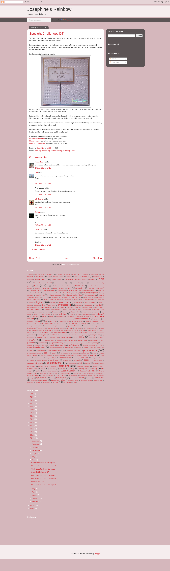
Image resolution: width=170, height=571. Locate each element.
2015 (32, 426)
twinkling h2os (61, 378)
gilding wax (86, 314)
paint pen (60, 340)
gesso (71, 314)
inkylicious (84, 323)
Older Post (97, 258)
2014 (32, 429)
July (33, 457)
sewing (93, 357)
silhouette (77, 360)
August (35, 453)
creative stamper (90, 295)
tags (56, 373)
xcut (75, 382)
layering (57, 330)
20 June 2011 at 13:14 (43, 183)
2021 (32, 407)
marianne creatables (59, 333)
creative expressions (54, 295)
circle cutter (46, 288)
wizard (73, 151)
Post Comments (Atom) (70, 264)
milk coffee (74, 335)
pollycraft (78, 347)
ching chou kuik (91, 286)
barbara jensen (58, 276)
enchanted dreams (34, 309)
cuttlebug (64, 297)
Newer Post (34, 258)
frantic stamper (46, 314)
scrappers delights (51, 357)
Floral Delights (87, 312)
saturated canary (39, 357)
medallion (92, 332)
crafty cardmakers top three (51, 292)
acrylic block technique (63, 274)
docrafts (29, 305)
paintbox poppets (70, 340)
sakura (93, 355)
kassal (62, 328)
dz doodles (78, 305)
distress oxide (90, 302)
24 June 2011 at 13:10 (43, 225)
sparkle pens (98, 360)
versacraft (80, 378)
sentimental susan (65, 357)
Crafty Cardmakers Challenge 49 (43, 463)
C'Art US (49, 283)
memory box (42, 335)
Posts (113, 59)
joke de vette (87, 326)
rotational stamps (82, 355)
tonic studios (60, 375)
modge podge (83, 335)
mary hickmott (75, 332)
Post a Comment (38, 250)
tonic (37, 375)
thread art (30, 375)
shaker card (100, 357)
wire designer (46, 382)
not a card (92, 337)
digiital (31, 302)
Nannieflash (39, 162)
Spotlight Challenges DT (40, 472)
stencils (52, 368)
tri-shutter (101, 375)
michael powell (64, 335)
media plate (100, 332)
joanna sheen (62, 326)
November (36, 444)
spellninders (72, 363)
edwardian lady (88, 305)
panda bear (42, 343)
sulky (38, 371)
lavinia (48, 330)
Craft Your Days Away (37, 143)
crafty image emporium (90, 292)
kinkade (95, 328)
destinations (67, 299)
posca (31, 350)
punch (54, 353)
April (34, 492)
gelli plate (62, 314)
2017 (32, 419)
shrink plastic (54, 360)
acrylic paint (76, 274)
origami (100, 337)
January (35, 501)
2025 (32, 394)
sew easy (76, 357)
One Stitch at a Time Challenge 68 (43, 466)
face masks (72, 309)
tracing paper (83, 375)
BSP (101, 279)
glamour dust (34, 316)
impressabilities (77, 321)
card (68, 283)
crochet (46, 297)
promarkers (90, 350)
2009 (32, 508)
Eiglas (37, 212)
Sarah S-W (39, 230)
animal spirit (94, 274)
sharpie (32, 360)
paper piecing (81, 343)
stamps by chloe (97, 366)
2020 (32, 410)
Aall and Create (39, 274)
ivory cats (38, 326)
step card (62, 368)
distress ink (64, 302)
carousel (91, 283)
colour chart (79, 288)
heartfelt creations (66, 319)
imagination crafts (65, 321)
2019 (32, 413)
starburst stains (32, 368)
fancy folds (87, 309)
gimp (93, 314)
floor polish (66, 312)
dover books (51, 305)
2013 (32, 432)
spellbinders (54, 362)
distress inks (78, 302)
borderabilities (56, 279)
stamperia (53, 366)
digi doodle (101, 299)
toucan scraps (73, 375)
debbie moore (87, 297)
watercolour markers (58, 380)
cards (84, 283)
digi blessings (90, 299)
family (79, 309)
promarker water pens (74, 350)
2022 (32, 403)
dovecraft (37, 305)
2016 (32, 422)
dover (44, 305)
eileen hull (98, 305)
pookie (86, 347)
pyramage (76, 353)
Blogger (97, 554)
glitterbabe (80, 316)
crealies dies (40, 295)
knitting (102, 328)
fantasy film (95, 309)
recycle (94, 353)
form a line (37, 314)
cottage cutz (73, 290)
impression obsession (92, 321)
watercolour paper (73, 380)
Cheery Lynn (79, 286)
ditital (100, 302)
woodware (67, 382)
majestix (37, 332)
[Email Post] (56, 148)
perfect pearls (74, 345)
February (35, 498)
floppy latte (75, 312)
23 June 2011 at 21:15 (43, 207)
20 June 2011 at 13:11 (43, 168)
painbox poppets (49, 340)
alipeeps (85, 274)
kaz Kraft (69, 328)
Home (66, 258)
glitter (51, 316)
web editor (30, 382)
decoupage (98, 297)
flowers (96, 312)
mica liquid (53, 335)
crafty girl (77, 292)
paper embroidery (57, 343)
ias (46, 321)
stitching (71, 368)
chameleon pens (68, 286)
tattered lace (77, 373)
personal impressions (89, 345)
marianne (45, 333)
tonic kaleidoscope (48, 375)
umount (72, 378)
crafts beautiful (36, 292)
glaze (44, 316)
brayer (77, 279)
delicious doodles (33, 299)
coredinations (49, 290)
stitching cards (83, 368)
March (34, 495)
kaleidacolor (31, 328)
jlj (55, 326)
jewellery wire (48, 326)
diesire (76, 299)
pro (64, 350)
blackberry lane (97, 276)
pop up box (100, 347)
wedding (38, 382)
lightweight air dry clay (71, 330)
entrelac (47, 309)
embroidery (98, 307)
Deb (36, 173)
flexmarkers (56, 312)
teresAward (99, 373)
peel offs (44, 345)
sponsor (88, 363)
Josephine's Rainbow (49, 9)
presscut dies (41, 350)
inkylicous (93, 323)
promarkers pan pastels (34, 353)
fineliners (47, 312)
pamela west (82, 340)
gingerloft (100, 314)
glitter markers (60, 316)
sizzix (86, 360)
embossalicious (46, 307)
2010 (32, 505)
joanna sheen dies (74, 326)
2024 (32, 397)
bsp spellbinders (39, 283)
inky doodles (73, 323)
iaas (38, 321)
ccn (48, 286)
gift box (78, 314)
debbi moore (76, 297)
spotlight (95, 363)
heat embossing (56, 151)
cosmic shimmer (62, 290)
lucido (100, 330)
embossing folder (73, 307)
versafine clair (99, 378)
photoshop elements (36, 347)
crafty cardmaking (67, 292)
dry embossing (44, 151)
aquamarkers (40, 276)
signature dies (67, 360)
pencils (52, 345)
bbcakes (69, 276)
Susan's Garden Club (87, 371)
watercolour (43, 380)
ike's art (53, 321)
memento (32, 335)
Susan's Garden (68, 371)
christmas (37, 288)
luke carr (29, 332)
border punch (41, 279)
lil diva (83, 330)
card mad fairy (76, 283)
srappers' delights (43, 366)
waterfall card (98, 380)
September (36, 450)
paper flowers (71, 343)
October (35, 447)
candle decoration (59, 283)
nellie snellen (66, 337)
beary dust (85, 277)
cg (52, 286)
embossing (60, 307)
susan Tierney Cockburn (50, 371)
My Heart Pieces (42, 337)
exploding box (56, 309)
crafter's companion (87, 290)
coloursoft (100, 288)
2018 (32, 416)
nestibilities (79, 337)
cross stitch (55, 297)
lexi (62, 330)
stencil (43, 368)
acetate (49, 274)
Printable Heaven (54, 350)
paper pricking (93, 343)
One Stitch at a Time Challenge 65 (43, 485)
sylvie (50, 373)
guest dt (88, 316)
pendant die (61, 345)
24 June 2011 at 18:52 (43, 245)
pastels (37, 345)
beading (77, 276)
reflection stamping (46, 355)
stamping (66, 151)
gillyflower (39, 199)
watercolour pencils (86, 380)
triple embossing (41, 378)
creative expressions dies (73, 295)
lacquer (41, 330)
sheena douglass (42, 360)
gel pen (55, 314)
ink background (47, 323)
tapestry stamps (65, 373)
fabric (64, 309)
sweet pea (43, 373)
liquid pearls (92, 330)
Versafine (89, 378)
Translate (69, 20)
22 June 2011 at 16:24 (43, 194)
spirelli (80, 363)
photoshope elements (56, 347)
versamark (34, 380)
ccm (36, 151)
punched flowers (65, 353)
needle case (55, 337)
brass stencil (68, 279)
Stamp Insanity (34, 141)
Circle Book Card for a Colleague (43, 469)
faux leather (38, 312)
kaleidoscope (42, 328)
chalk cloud (58, 286)
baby (49, 276)
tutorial (52, 378)
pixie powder (69, 347)
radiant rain (85, 353)
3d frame (30, 274)
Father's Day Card (37, 482)
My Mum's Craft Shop (37, 139)
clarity (69, 288)
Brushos (92, 280)
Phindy (100, 345)
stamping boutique (83, 366)
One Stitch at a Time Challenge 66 (43, 478)
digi (81, 299)
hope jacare (96, 319)
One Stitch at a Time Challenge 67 (43, 475)
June (34, 460)
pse (45, 353)
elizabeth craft (32, 307)
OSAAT (31, 340)
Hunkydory (30, 321)
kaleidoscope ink (53, 328)
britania (84, 279)
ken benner (87, 328)
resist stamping (59, 355)
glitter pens (70, 316)
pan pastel (94, 340)
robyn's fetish (70, 355)
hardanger (41, 319)
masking (84, 332)
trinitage (31, 378)
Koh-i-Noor (33, 330)
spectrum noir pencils (35, 363)
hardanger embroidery (52, 319)
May (34, 489)
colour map (91, 288)
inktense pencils (61, 323)
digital (39, 302)
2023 (32, 400)
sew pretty (84, 357)
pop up (93, 347)
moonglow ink (95, 335)
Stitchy (94, 368)
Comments (115, 62)
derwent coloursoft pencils (53, 299)
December (36, 441)
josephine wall (98, 326)
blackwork (30, 279)
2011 (32, 438)
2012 (32, 435)
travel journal (92, 375)
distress (53, 302)
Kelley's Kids (78, 328)
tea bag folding (88, 373)
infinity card (36, 323)
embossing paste (87, 307)
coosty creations (36, 290)
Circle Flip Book (58, 288)
